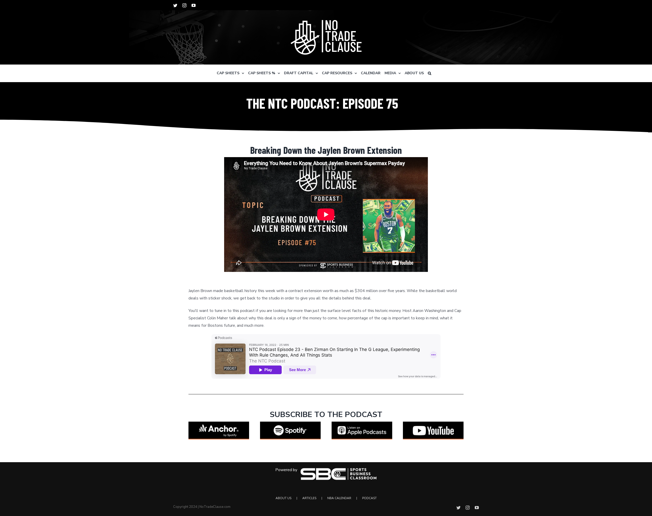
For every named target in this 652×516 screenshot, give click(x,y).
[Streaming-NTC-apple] (362, 423)
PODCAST (369, 498)
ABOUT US (283, 498)
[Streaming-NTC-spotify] (290, 423)
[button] (429, 73)
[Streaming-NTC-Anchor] (218, 423)
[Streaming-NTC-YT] (433, 423)
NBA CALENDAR (339, 498)
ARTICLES (309, 498)
